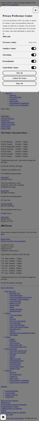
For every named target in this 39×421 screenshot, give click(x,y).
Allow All (19, 73)
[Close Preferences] (3, 417)
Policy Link (6, 36)
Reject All (19, 83)
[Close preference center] (35, 10)
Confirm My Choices (20, 78)
